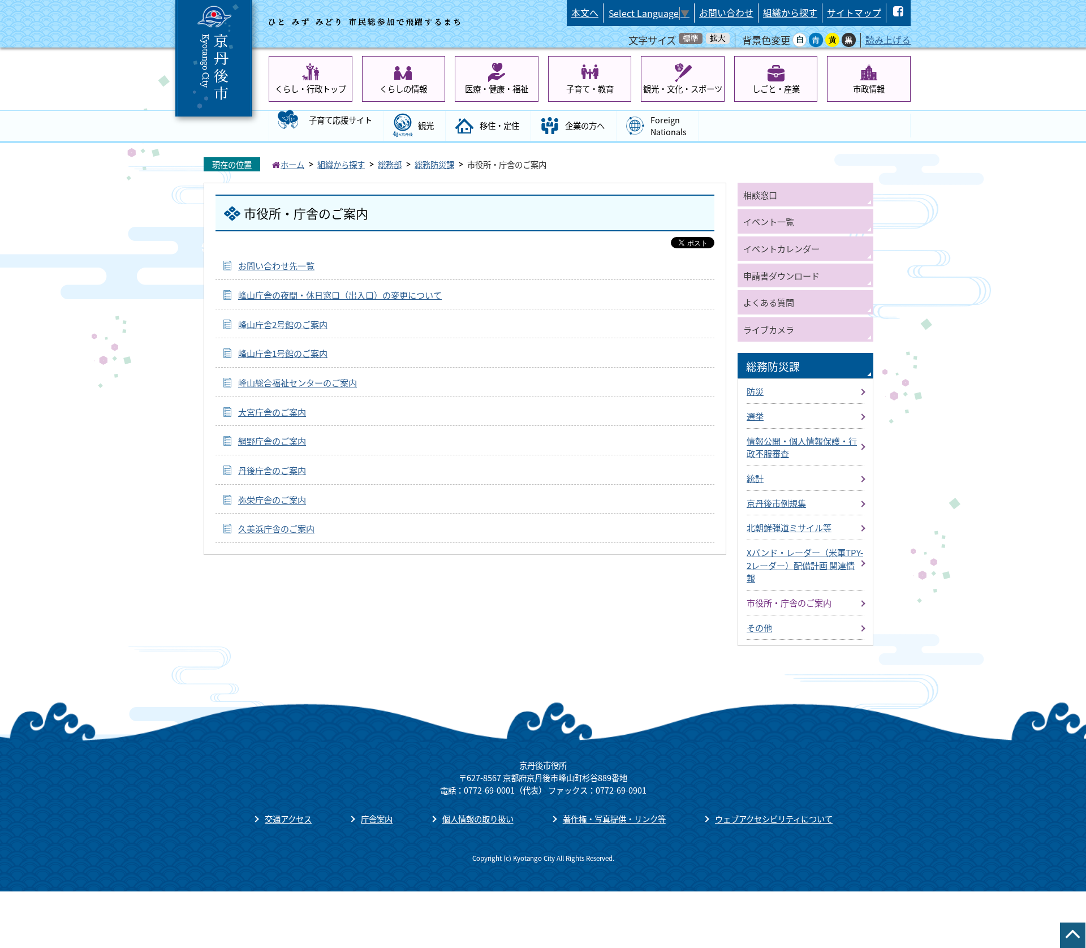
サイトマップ (854, 12)
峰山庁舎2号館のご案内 (282, 324)
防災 (755, 391)
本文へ (584, 12)
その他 (759, 627)
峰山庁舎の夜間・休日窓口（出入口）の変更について (340, 294)
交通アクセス (288, 819)
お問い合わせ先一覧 (276, 265)
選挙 (755, 416)
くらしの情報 (403, 88)
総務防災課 (434, 164)
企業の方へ (585, 125)
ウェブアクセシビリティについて (774, 819)
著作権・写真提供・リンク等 (614, 819)
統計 (755, 478)
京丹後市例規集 (776, 503)
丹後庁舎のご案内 (272, 470)
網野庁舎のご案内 (272, 440)
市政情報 (869, 88)
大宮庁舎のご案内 (272, 412)
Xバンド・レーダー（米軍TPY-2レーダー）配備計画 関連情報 (805, 565)
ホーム (292, 164)
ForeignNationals (668, 126)
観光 (426, 125)
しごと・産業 (776, 88)
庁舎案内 (377, 819)
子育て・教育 (590, 88)
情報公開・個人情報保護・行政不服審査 (802, 447)
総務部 (390, 164)
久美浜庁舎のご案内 (276, 528)
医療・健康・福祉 (496, 88)
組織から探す (790, 12)
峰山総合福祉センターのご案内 (297, 382)
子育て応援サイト (340, 120)
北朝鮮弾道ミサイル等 (789, 527)
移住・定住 (499, 125)
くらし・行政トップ (310, 88)
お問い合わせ (726, 12)
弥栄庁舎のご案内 (272, 499)
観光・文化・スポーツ (682, 88)
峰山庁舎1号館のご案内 (282, 353)
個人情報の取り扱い (478, 819)
